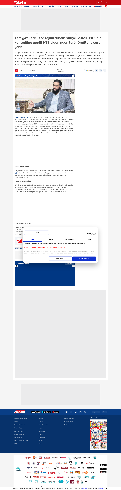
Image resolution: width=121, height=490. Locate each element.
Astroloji (41, 418)
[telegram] (96, 70)
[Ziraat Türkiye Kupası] (106, 6)
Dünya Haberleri (25, 34)
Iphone (41, 440)
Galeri (41, 434)
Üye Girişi (96, 412)
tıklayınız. (101, 488)
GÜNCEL (27, 6)
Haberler (17, 34)
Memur (41, 422)
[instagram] (80, 412)
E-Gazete (42, 437)
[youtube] (75, 412)
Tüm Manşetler (69, 263)
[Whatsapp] (100, 70)
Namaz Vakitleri (18, 437)
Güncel (16, 422)
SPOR (43, 6)
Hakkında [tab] (88, 239)
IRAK (16, 248)
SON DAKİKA (18, 6)
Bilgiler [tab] (51, 239)
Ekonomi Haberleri (19, 425)
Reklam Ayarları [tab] (69, 239)
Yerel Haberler (43, 425)
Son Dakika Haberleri (20, 418)
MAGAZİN (51, 6)
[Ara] (106, 2)
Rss (40, 443)
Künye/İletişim (68, 422)
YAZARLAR (74, 6)
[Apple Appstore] (36, 412)
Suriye (17, 117)
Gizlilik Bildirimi (69, 418)
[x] (71, 412)
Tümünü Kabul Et (84, 258)
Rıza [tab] (32, 239)
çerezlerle (84, 488)
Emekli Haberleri (19, 434)
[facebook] (66, 412)
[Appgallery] (55, 412)
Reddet (36, 232)
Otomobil (42, 431)
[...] (104, 70)
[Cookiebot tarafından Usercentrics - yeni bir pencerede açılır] (88, 233)
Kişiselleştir (59, 258)
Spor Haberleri (18, 431)
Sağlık (15, 443)
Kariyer (66, 425)
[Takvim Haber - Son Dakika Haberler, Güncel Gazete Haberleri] (19, 2)
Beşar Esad (25, 117)
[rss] (85, 412)
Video (41, 428)
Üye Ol (104, 412)
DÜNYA (58, 6)
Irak (16, 173)
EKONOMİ (36, 6)
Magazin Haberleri (19, 428)
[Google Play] (46, 412)
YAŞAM (66, 6)
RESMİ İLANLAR (86, 6)
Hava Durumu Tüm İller (21, 440)
